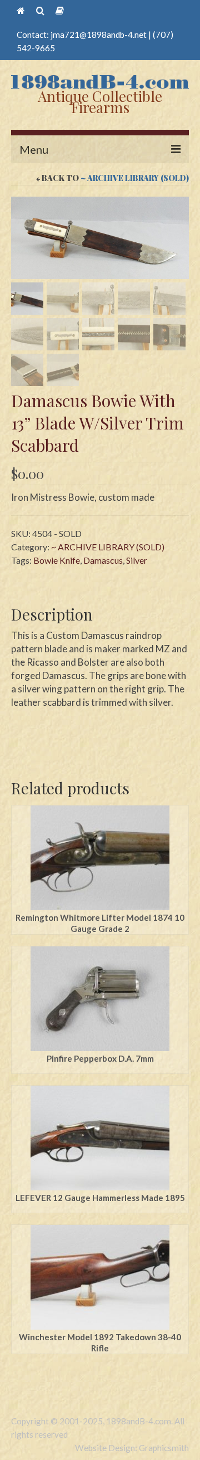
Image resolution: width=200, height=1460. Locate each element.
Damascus (103, 560)
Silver (136, 560)
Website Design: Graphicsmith (132, 1448)
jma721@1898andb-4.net (99, 35)
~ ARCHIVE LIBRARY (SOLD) (135, 178)
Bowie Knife (56, 560)
